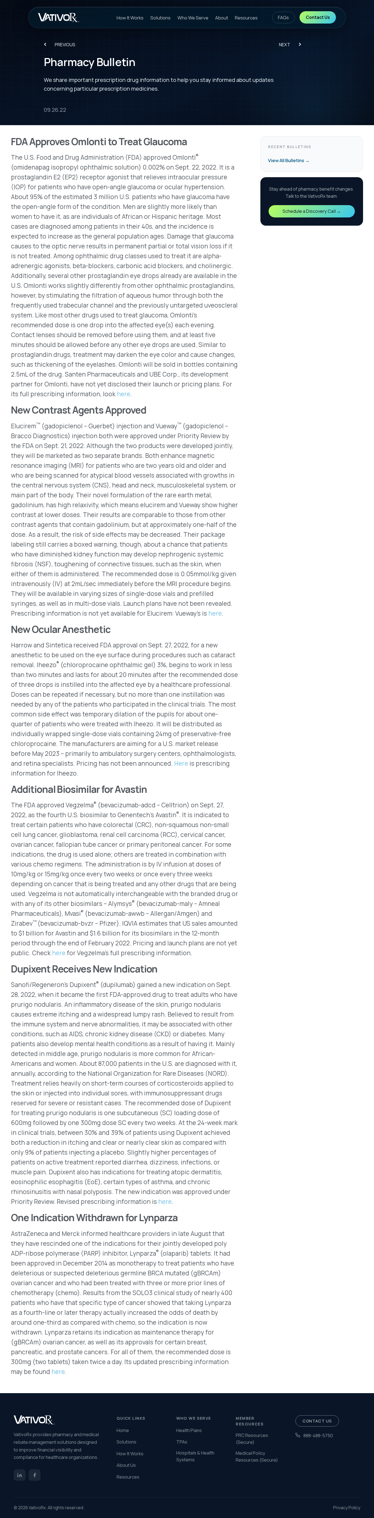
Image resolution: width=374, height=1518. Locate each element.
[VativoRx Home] (58, 17)
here (123, 394)
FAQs (283, 18)
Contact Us (318, 17)
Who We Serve (192, 18)
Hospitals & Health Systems (195, 1456)
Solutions (160, 18)
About (221, 18)
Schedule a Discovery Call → (312, 211)
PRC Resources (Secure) (252, 1438)
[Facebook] (35, 1475)
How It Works (130, 18)
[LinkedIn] (19, 1475)
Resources (246, 18)
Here (181, 763)
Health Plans (189, 1430)
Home (123, 1430)
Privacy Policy (346, 1508)
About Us (126, 1465)
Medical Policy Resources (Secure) (257, 1456)
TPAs (181, 1442)
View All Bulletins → (289, 160)
